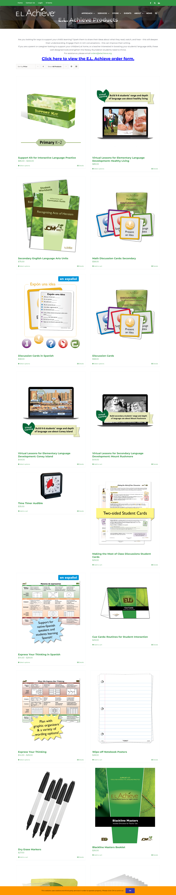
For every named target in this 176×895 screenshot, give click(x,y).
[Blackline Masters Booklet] (125, 805)
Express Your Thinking (32, 751)
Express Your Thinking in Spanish (39, 654)
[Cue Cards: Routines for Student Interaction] (125, 603)
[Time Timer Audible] (50, 485)
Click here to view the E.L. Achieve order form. (88, 58)
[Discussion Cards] (125, 313)
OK (130, 890)
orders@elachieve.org (101, 53)
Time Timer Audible (30, 503)
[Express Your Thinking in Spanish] (50, 612)
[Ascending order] (43, 66)
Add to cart (98, 266)
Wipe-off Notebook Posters (109, 751)
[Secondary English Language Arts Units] (50, 215)
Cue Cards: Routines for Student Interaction (120, 636)
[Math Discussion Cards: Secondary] (125, 215)
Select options (25, 166)
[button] (156, 13)
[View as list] (76, 66)
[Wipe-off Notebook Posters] (125, 709)
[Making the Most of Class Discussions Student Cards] (125, 511)
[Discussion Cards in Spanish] (50, 313)
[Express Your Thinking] (50, 709)
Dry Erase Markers (29, 849)
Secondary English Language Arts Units (43, 258)
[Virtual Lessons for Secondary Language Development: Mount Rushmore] (125, 410)
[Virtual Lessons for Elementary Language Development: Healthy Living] (125, 115)
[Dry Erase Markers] (50, 806)
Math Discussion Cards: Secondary (114, 258)
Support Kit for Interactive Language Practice (47, 157)
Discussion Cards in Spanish (36, 355)
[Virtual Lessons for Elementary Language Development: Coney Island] (50, 410)
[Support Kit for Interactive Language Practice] (50, 115)
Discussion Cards (103, 355)
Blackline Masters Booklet (108, 847)
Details (81, 166)
